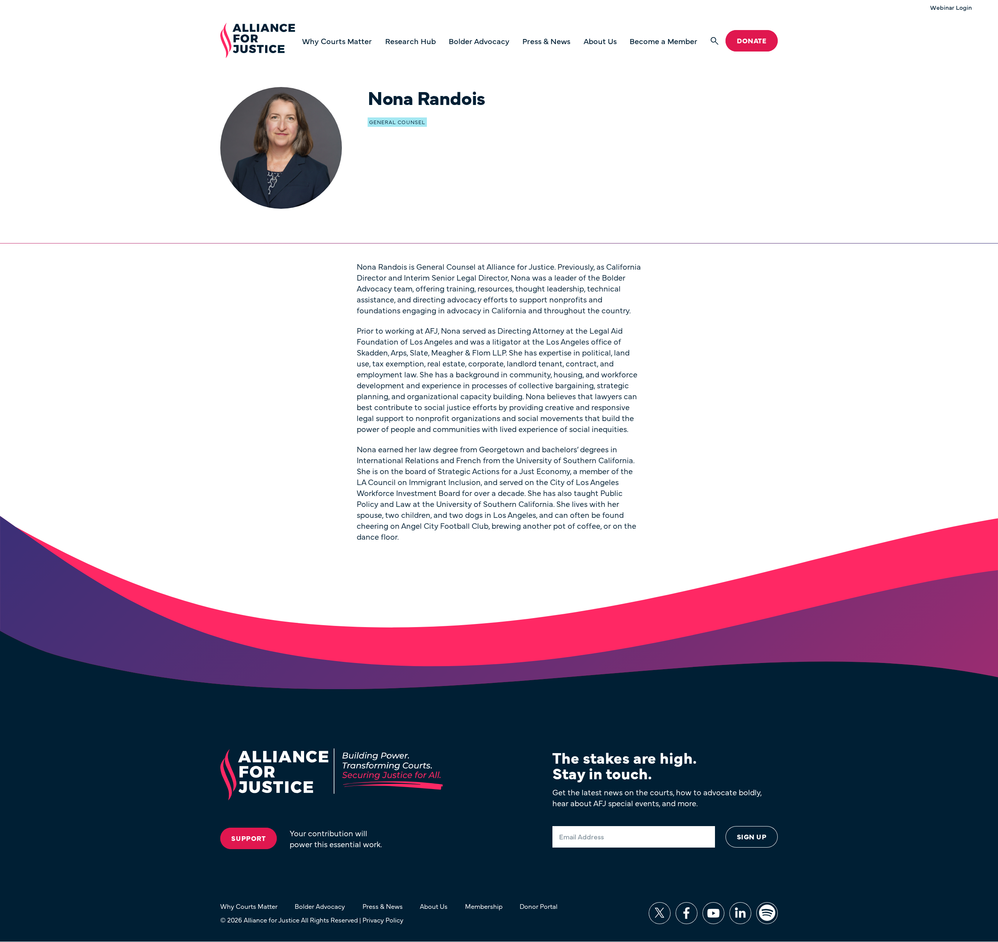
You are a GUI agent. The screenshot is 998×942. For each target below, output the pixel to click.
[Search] (714, 41)
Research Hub (410, 41)
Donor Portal (538, 905)
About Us (600, 41)
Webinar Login (951, 7)
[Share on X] (660, 913)
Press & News (546, 41)
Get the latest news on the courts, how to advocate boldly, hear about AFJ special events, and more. (656, 797)
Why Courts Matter (337, 41)
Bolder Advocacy (479, 41)
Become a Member (663, 41)
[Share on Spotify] (767, 913)
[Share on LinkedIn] (740, 913)
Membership (484, 905)
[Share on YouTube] (713, 913)
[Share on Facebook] (686, 913)
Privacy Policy (383, 919)
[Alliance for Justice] (257, 41)
